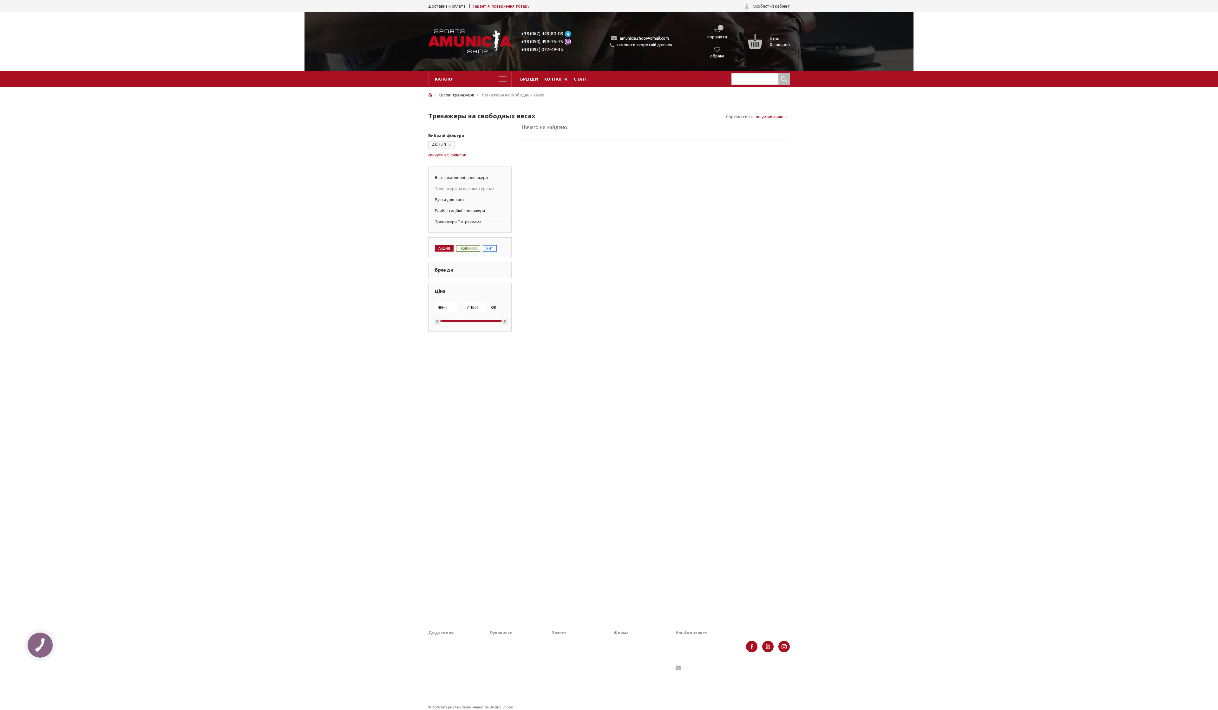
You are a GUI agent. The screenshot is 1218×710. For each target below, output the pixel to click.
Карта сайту (440, 672)
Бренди (529, 79)
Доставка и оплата (447, 6)
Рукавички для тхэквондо (515, 691)
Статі (580, 79)
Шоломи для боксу (570, 642)
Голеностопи (564, 672)
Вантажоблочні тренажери (461, 177)
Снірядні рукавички (508, 662)
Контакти (555, 79)
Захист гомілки (566, 662)
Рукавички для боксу (510, 652)
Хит (489, 248)
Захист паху (563, 652)
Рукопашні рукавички (510, 682)
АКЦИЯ (439, 144)
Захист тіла (563, 682)
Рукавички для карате (511, 672)
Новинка (468, 248)
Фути (557, 691)
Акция (444, 248)
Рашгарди (623, 677)
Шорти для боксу (631, 642)
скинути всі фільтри (447, 155)
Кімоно (620, 687)
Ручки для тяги (449, 199)
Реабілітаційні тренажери (460, 210)
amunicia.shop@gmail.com (644, 38)
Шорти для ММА (630, 652)
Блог (432, 652)
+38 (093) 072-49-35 (542, 49)
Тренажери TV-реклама (458, 222)
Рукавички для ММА (509, 642)
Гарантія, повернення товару (501, 6)
